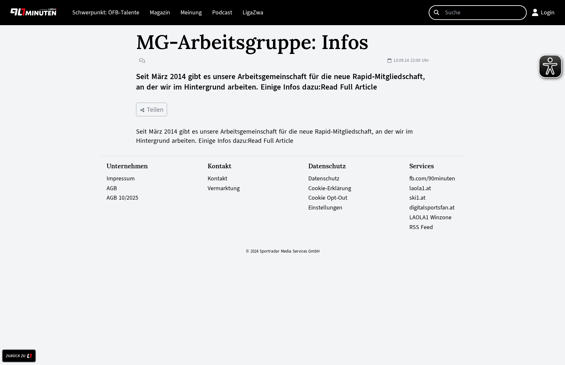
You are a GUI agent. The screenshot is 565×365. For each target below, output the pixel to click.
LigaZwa (253, 12)
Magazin (160, 12)
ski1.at (417, 197)
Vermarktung (224, 188)
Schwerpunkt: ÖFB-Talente (105, 12)
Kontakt (217, 178)
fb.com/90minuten (432, 178)
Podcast (222, 12)
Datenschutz (323, 178)
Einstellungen (325, 207)
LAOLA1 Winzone (430, 217)
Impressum (121, 178)
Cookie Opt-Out (327, 197)
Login (548, 12)
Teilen (154, 109)
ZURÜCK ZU (16, 356)
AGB (112, 188)
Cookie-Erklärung (329, 188)
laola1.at (420, 188)
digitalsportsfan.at (431, 207)
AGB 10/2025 (122, 197)
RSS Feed (421, 227)
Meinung (191, 12)
